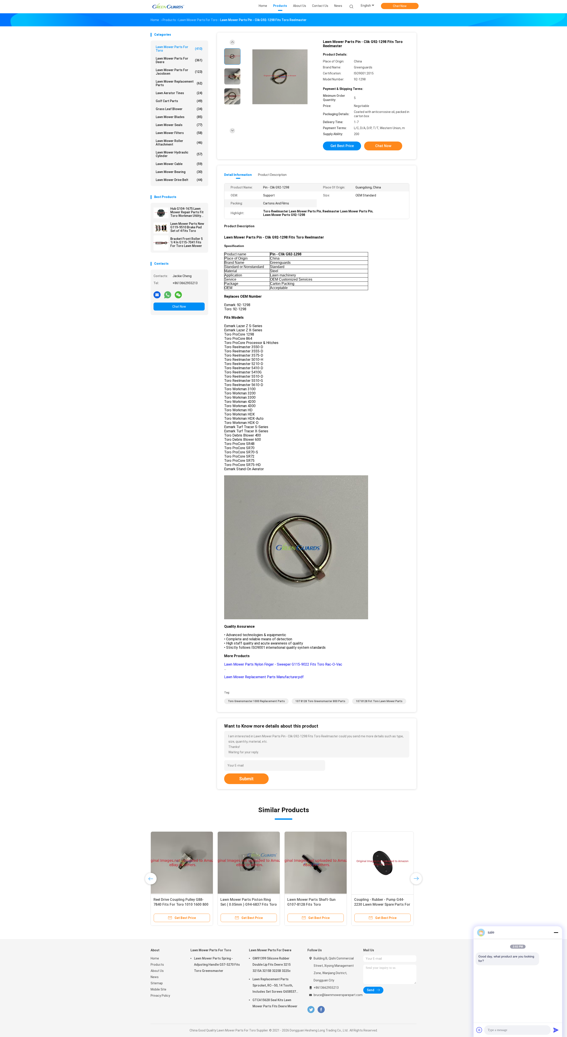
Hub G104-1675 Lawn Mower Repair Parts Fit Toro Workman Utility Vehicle (187, 212)
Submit (246, 778)
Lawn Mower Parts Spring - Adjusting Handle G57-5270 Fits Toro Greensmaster (217, 965)
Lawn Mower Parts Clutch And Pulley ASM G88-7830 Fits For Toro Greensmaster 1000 (379, 904)
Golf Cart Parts (179, 101)
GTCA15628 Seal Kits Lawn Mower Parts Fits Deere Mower (274, 1003)
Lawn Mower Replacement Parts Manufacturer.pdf (264, 677)
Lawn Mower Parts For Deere (179, 60)
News (155, 977)
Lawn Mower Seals (179, 125)
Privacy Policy (160, 995)
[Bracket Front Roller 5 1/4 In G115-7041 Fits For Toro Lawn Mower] (161, 243)
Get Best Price (342, 146)
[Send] (555, 1030)
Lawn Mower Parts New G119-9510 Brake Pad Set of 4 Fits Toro (187, 227)
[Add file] (479, 1030)
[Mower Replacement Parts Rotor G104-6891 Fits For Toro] (182, 863)
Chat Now (400, 6)
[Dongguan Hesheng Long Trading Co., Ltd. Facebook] (321, 1010)
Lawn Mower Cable (179, 164)
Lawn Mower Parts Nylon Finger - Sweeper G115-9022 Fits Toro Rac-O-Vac (283, 664)
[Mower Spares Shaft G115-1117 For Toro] (316, 863)
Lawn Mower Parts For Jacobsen (179, 71)
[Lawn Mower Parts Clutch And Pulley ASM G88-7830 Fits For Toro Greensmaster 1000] (382, 863)
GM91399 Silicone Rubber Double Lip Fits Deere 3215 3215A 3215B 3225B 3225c (271, 965)
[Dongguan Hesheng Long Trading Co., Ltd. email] (157, 294)
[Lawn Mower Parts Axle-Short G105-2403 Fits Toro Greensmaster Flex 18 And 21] (249, 863)
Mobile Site (158, 989)
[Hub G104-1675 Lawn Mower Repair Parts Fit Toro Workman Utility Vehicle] (161, 212)
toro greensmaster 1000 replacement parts (256, 701)
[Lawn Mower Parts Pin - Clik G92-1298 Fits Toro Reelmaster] (280, 77)
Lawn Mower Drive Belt (179, 180)
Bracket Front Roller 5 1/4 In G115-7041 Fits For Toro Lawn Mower (186, 242)
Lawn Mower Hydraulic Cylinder (179, 154)
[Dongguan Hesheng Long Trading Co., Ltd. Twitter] (311, 1010)
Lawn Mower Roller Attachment (179, 142)
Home (155, 958)
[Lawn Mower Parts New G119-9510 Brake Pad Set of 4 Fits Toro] (161, 227)
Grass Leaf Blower (179, 109)
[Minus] (556, 932)
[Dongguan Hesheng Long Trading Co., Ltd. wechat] (178, 294)
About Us (157, 971)
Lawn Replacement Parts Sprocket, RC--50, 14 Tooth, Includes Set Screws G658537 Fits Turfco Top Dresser (274, 986)
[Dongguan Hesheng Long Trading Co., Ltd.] (167, 6)
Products (157, 964)
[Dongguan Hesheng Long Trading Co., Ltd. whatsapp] (167, 294)
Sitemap (157, 983)
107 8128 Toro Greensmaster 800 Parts (320, 701)
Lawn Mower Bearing (179, 172)
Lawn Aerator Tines (179, 93)
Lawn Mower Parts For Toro (179, 48)
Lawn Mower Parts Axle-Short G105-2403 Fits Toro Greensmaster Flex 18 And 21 (244, 904)
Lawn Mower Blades (179, 117)
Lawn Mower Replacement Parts (179, 83)
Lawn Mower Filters (179, 133)
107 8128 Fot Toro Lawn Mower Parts (379, 701)
